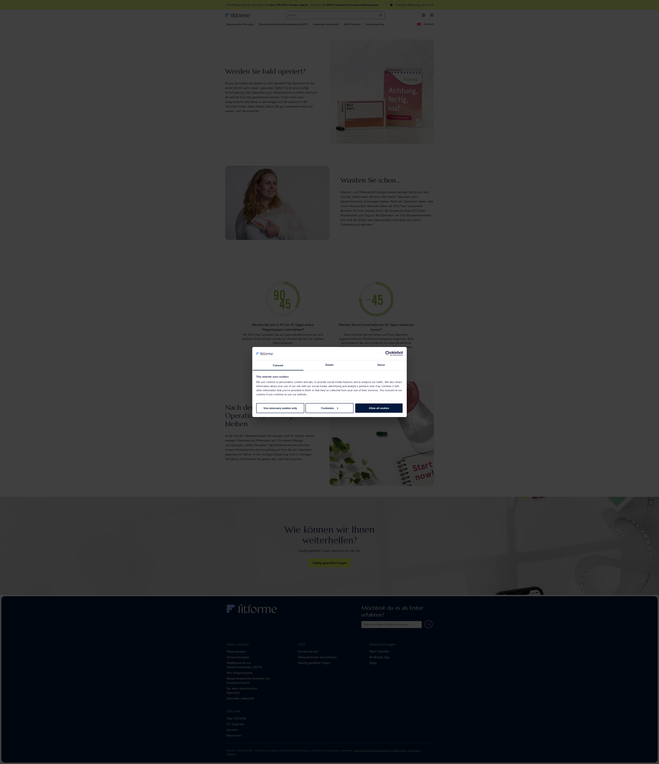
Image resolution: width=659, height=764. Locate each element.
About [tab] (381, 364)
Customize (327, 407)
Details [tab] (329, 364)
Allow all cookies (379, 407)
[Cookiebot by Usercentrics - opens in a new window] (388, 353)
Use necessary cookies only (280, 407)
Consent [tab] (278, 365)
